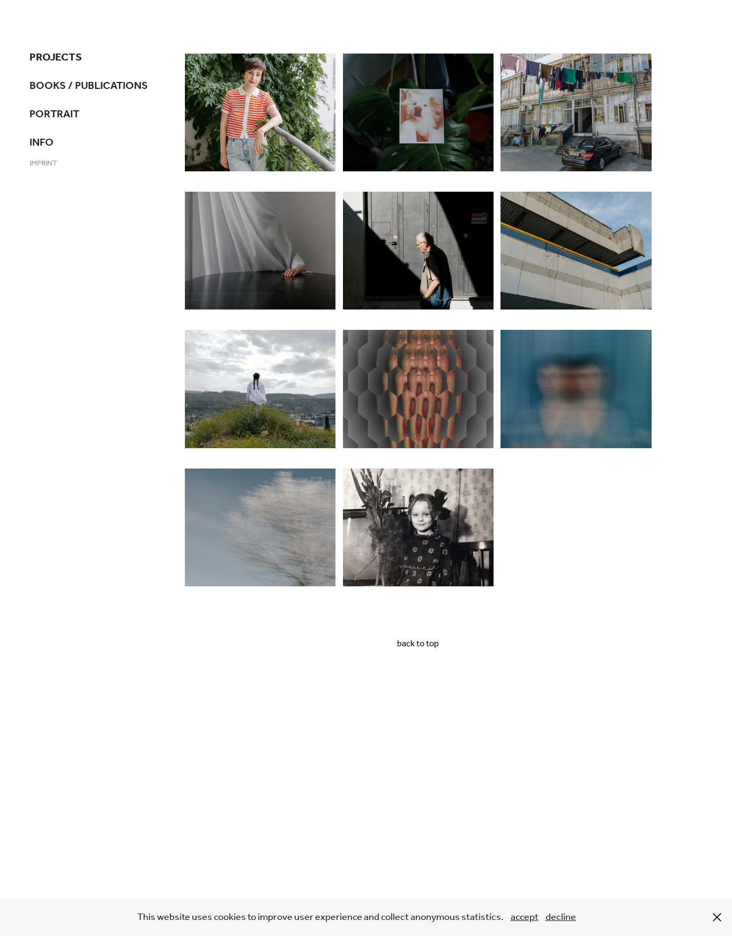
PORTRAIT (54, 114)
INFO (41, 143)
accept (525, 917)
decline (561, 917)
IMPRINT (43, 163)
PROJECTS (55, 58)
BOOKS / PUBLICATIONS (88, 86)
